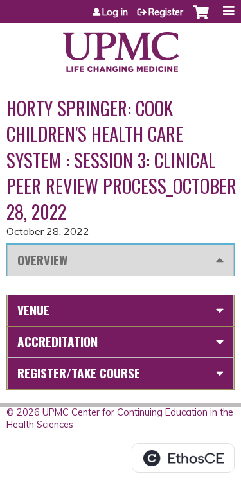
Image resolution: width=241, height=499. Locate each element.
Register (165, 12)
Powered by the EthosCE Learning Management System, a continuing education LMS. (183, 458)
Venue (33, 310)
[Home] (120, 47)
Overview (42, 259)
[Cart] (201, 18)
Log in (115, 12)
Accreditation (57, 341)
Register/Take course (78, 372)
